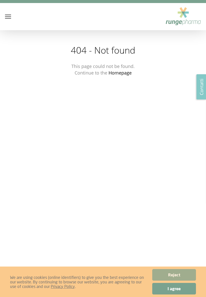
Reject (174, 274)
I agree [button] (174, 288)
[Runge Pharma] (183, 16)
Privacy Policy (63, 286)
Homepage (120, 73)
